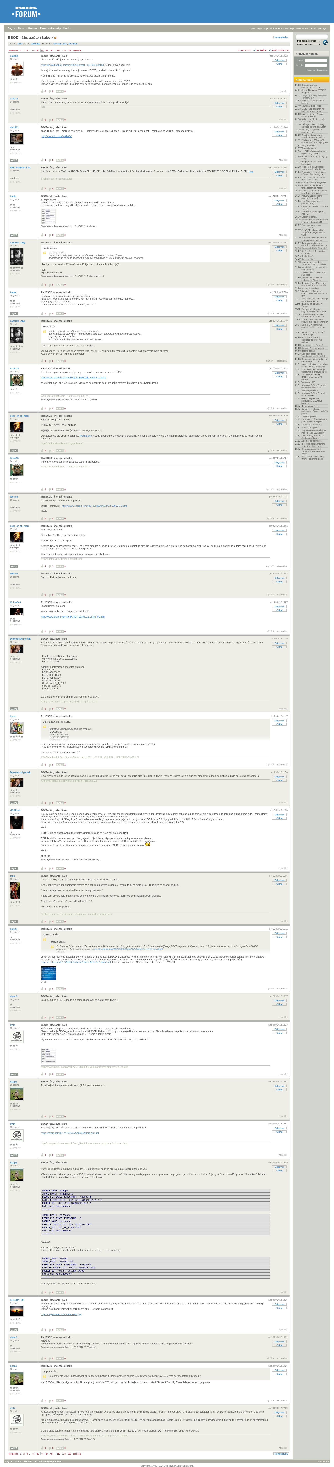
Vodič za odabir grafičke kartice (312, 101)
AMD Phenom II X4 (20, 167)
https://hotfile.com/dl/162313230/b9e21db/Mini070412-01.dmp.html (127, 949)
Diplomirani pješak (20, 639)
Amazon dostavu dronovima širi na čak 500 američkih (314, 365)
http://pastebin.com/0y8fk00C (57, 136)
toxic (13, 876)
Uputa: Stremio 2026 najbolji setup (314, 157)
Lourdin (14, 56)
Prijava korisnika (307, 53)
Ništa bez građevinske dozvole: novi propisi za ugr (314, 244)
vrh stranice (323, 1461)
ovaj (251, 171)
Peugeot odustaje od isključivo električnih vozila (313, 310)
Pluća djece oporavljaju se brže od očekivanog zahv (313, 173)
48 (51, 50)
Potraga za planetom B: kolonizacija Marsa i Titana (313, 315)
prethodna (13, 50)
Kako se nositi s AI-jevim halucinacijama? (312, 115)
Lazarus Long (18, 242)
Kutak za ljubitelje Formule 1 (314, 248)
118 (64, 50)
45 (38, 50)
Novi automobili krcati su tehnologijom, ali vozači (312, 186)
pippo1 (14, 929)
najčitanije (289, 28)
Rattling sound (308, 351)
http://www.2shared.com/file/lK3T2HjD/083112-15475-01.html (73, 616)
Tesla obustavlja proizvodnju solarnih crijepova (314, 299)
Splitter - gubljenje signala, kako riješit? (313, 120)
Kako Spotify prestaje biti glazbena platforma (312, 436)
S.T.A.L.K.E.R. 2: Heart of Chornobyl (313, 252)
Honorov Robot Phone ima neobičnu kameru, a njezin (313, 284)
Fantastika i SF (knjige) (312, 345)
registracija (262, 28)
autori (313, 28)
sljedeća (77, 50)
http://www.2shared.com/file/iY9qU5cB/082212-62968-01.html (73, 377)
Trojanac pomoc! (309, 416)
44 (33, 50)
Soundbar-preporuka (311, 106)
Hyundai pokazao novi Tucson (311, 305)
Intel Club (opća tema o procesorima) (312, 202)
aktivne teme (276, 28)
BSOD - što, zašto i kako (54, 56)
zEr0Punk (15, 810)
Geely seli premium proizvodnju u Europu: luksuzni (311, 400)
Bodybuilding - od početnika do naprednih (314, 268)
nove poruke (302, 28)
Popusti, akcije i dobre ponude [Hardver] (311, 197)
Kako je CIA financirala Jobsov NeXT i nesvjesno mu (313, 327)
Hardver (32, 28)
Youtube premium (309, 390)
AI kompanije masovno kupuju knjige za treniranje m (314, 320)
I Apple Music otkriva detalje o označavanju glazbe (314, 239)
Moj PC (14, 160)
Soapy (14, 1081)
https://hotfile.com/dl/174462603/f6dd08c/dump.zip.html (70, 1133)
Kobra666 (15, 602)
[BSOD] (48, 980)
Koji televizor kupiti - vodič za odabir (313, 273)
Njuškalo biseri (308, 259)
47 (47, 50)
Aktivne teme (304, 79)
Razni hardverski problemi (54, 28)
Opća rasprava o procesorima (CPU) (310, 86)
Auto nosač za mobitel (311, 441)
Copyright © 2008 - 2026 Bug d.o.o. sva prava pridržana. (167, 1466)
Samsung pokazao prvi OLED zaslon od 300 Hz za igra (314, 293)
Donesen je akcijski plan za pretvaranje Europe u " (314, 360)
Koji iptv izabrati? (309, 217)
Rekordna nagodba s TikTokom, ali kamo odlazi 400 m (313, 451)
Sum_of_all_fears (20, 416)
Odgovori (279, 60)
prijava (252, 28)
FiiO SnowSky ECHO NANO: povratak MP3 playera (311, 377)
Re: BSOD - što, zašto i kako (56, 242)
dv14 (13, 1025)
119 (69, 50)
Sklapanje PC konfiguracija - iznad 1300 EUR (314, 394)
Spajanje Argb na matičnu (313, 348)
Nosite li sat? (307, 256)
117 (58, 50)
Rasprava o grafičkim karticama (311, 162)
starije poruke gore (280, 50)
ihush (13, 716)
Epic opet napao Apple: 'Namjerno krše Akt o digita (313, 355)
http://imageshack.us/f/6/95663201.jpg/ (61, 1314)
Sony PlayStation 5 (310, 145)
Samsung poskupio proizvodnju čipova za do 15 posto (314, 411)
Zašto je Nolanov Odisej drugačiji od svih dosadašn (313, 125)
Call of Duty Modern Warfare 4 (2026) (314, 207)
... (30, 50)
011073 (14, 98)
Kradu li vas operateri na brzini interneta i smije (312, 110)
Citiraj (279, 64)
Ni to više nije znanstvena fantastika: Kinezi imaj (313, 445)
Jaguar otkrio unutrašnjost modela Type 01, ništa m (313, 431)
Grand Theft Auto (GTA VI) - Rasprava (314, 91)
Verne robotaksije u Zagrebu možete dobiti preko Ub (314, 221)
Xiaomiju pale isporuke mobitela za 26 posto (311, 279)
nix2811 (14, 127)
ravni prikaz (261, 50)
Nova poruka (281, 37)
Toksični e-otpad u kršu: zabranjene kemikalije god (313, 168)
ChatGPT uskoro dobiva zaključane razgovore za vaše (313, 232)
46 (42, 50)
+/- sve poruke (244, 50)
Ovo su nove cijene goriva (313, 182)
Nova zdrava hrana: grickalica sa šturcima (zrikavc (311, 339)
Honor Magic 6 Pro (310, 406)
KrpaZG (14, 368)
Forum (21, 28)
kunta (13, 196)
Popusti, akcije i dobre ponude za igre (311, 131)
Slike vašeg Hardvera (311, 424)
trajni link (283, 91)
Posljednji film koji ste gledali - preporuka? (314, 96)
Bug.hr (11, 28)
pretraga (322, 28)
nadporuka (282, 285)
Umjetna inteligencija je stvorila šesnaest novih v (313, 136)
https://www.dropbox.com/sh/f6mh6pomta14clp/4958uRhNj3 (72, 65)
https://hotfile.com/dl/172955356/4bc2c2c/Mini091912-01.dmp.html (76, 962)
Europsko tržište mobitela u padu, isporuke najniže (314, 420)
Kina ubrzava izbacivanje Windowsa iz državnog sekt (314, 370)
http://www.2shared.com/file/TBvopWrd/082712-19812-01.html (94, 506)
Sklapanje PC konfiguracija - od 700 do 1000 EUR (314, 386)
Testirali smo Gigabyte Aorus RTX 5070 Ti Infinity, (313, 263)
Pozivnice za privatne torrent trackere (311, 226)
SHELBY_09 (17, 1300)
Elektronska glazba (310, 427)
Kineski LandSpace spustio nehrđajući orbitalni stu (314, 191)
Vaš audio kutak (308, 148)
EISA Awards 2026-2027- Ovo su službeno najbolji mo (314, 141)
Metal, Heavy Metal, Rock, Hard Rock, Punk (313, 178)
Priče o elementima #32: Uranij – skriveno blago (312, 457)
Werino (14, 496)
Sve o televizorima (310, 288)
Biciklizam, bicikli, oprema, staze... (313, 212)
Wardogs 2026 (308, 382)
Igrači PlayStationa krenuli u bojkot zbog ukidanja (314, 152)
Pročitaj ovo (85, 435)
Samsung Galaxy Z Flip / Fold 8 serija (313, 333)
